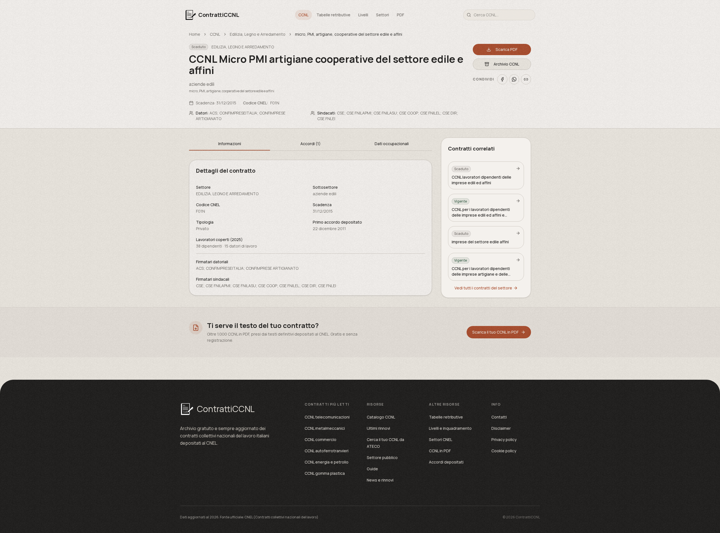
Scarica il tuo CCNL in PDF (495, 332)
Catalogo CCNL (381, 417)
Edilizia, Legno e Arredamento (257, 34)
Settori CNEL (440, 439)
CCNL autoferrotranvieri (326, 450)
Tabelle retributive (333, 14)
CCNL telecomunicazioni (327, 417)
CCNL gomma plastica (325, 473)
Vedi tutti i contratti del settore (483, 288)
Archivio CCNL (506, 64)
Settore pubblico (382, 457)
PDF (400, 14)
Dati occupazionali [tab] (392, 143)
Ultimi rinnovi (378, 428)
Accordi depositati (446, 462)
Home (194, 34)
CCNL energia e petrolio (326, 462)
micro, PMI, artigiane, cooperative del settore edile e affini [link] (348, 34)
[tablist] (310, 144)
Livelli (363, 14)
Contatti (499, 417)
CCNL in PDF (440, 450)
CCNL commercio (320, 439)
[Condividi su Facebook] (502, 79)
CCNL (303, 14)
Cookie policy (503, 450)
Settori (382, 14)
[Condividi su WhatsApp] (514, 79)
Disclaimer (501, 428)
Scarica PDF (507, 49)
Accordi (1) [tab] (310, 143)
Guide (372, 468)
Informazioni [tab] (229, 143)
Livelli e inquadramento (450, 428)
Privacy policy (504, 439)
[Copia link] (526, 79)
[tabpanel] (310, 228)
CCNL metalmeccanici (325, 428)
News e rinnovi (380, 480)
